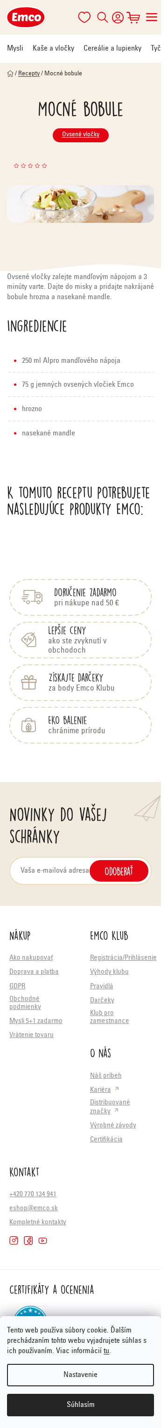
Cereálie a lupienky (112, 48)
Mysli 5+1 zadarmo (36, 1021)
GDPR (17, 986)
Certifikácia (106, 1139)
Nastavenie (80, 1375)
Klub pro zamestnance (109, 1017)
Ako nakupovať (31, 958)
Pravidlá (101, 986)
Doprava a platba (34, 972)
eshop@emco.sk (33, 1208)
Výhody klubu (109, 972)
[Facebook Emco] (28, 1240)
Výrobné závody (113, 1125)
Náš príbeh (106, 1076)
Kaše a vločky (53, 48)
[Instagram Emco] (13, 1240)
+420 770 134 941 (32, 1194)
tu (106, 1351)
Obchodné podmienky (25, 1003)
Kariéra (100, 1090)
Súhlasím (81, 1405)
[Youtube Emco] (42, 1240)
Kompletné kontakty (37, 1222)
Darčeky (102, 1000)
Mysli (15, 48)
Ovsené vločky (80, 135)
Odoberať (119, 870)
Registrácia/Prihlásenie (123, 958)
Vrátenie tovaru (31, 1035)
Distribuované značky (110, 1107)
